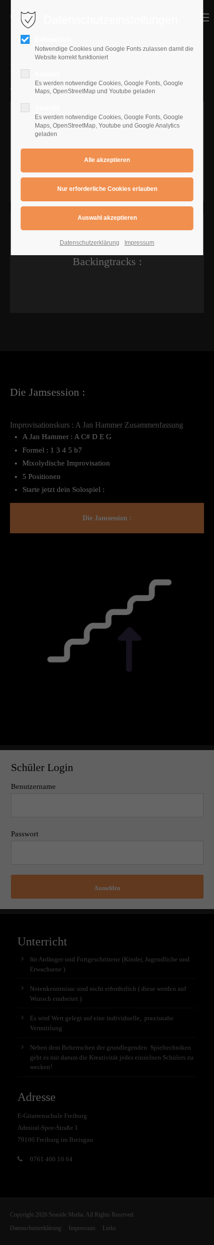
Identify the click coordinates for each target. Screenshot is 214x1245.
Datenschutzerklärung (89, 242)
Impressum (139, 242)
